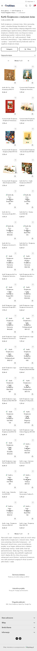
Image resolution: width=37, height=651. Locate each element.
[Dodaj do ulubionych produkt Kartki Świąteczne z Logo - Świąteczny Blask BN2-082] (32, 346)
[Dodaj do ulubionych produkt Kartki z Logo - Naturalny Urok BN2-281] (15, 471)
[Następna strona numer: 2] (28, 60)
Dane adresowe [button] (7, 618)
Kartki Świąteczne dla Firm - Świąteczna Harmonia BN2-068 (9, 275)
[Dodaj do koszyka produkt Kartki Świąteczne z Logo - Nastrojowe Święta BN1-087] (15, 300)
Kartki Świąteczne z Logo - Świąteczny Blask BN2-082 (27, 368)
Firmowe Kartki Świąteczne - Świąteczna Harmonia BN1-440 (27, 88)
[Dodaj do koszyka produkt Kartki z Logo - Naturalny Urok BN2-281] (15, 487)
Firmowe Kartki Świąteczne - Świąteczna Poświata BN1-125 (27, 119)
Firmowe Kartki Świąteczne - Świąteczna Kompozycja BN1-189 (9, 119)
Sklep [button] (4, 622)
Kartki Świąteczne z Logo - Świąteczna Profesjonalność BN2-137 (9, 368)
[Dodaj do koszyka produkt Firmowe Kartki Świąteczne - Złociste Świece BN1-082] (32, 145)
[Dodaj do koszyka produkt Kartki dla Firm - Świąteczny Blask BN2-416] (32, 238)
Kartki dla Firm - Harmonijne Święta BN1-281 (9, 213)
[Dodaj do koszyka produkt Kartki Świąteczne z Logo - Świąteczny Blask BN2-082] (32, 363)
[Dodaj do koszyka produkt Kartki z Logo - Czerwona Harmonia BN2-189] (32, 456)
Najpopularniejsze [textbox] (6, 55)
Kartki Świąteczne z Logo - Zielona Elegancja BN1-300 (27, 431)
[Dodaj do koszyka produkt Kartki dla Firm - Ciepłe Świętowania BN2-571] (32, 176)
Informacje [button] (5, 632)
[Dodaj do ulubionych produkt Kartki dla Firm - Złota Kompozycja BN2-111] (15, 66)
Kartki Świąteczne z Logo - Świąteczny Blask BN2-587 (9, 400)
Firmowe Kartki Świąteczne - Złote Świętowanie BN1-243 (9, 182)
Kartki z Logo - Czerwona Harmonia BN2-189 (26, 462)
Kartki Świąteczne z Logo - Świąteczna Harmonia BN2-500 (27, 306)
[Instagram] (20, 638)
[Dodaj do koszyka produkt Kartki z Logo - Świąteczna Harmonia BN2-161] (15, 518)
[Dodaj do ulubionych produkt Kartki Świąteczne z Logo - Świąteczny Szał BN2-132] (15, 409)
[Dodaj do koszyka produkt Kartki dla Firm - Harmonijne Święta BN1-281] (15, 207)
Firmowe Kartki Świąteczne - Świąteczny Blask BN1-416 (9, 150)
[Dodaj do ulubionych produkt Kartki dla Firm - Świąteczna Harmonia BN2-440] (15, 222)
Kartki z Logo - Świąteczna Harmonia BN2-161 (9, 524)
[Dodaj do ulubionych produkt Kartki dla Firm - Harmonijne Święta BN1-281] (15, 191)
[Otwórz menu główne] (2, 6)
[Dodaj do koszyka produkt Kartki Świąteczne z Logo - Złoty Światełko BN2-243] (15, 456)
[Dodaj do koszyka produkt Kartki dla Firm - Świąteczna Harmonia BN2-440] (15, 238)
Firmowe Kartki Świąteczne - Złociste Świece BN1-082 (27, 150)
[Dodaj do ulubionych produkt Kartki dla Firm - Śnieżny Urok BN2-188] (32, 191)
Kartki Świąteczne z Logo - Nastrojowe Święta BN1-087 (9, 306)
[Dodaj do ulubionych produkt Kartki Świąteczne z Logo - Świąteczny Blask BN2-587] (15, 378)
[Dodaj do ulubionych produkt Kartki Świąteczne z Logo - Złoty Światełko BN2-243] (15, 440)
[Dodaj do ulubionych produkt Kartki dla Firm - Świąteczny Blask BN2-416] (32, 222)
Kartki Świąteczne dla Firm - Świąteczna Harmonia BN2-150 (27, 275)
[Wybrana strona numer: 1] (18, 60)
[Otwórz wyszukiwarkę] (26, 5)
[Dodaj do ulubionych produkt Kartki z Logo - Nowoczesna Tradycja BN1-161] (32, 471)
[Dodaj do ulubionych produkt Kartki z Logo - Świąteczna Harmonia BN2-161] (15, 502)
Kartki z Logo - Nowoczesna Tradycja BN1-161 (27, 493)
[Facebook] (17, 638)
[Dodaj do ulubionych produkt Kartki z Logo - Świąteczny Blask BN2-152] (32, 502)
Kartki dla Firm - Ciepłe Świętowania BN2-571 (26, 182)
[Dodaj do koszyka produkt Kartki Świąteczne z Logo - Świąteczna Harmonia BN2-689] (15, 331)
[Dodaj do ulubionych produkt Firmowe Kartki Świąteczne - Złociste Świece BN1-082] (32, 129)
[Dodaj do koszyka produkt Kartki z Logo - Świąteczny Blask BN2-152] (32, 518)
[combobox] (18, 55)
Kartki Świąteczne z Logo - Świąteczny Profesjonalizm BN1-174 (27, 400)
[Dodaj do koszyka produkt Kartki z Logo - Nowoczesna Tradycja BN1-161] (32, 487)
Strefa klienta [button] (6, 627)
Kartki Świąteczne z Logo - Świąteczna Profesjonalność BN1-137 (27, 337)
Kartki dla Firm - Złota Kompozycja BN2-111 (8, 88)
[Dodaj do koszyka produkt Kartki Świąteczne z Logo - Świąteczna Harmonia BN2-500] (32, 300)
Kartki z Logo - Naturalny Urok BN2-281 (9, 493)
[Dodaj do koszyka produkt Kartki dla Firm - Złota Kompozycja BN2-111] (15, 82)
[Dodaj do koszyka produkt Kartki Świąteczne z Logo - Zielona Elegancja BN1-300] (32, 425)
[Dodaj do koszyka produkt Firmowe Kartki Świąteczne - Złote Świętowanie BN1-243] (15, 176)
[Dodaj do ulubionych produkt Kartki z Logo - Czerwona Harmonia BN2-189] (32, 440)
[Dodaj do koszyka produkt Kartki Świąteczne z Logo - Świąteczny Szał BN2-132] (15, 425)
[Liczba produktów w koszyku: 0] (34, 5)
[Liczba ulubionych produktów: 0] (30, 5)
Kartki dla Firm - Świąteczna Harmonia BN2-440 (9, 244)
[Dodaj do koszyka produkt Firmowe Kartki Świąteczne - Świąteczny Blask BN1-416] (15, 145)
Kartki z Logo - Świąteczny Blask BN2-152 (27, 524)
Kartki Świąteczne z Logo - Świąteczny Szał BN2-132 (9, 431)
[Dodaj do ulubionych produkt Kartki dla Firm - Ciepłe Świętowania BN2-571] (32, 160)
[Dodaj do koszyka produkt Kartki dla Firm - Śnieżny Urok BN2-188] (32, 207)
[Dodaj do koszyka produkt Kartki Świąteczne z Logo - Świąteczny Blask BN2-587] (15, 394)
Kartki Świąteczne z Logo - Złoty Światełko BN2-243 (9, 462)
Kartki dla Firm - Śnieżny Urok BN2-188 (26, 213)
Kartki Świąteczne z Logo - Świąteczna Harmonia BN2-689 (9, 337)
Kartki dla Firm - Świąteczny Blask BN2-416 (27, 244)
